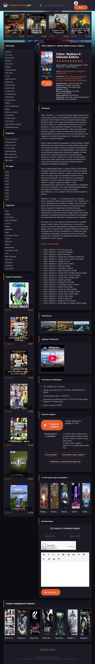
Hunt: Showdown (47, 638)
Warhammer (9, 247)
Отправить (52, 592)
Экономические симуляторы (75, 80)
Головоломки (10, 100)
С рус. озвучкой (11, 139)
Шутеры (8, 61)
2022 (7, 184)
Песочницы (9, 115)
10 (81, 61)
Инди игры (9, 82)
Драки (7, 109)
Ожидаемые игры (12, 127)
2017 (7, 199)
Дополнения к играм (13, 124)
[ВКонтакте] (43, 69)
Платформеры (10, 70)
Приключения (10, 79)
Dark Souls (9, 268)
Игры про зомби (11, 112)
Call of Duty (9, 217)
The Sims (8, 259)
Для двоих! (9, 160)
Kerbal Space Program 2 (85, 638)
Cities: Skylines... (86, 512)
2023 (7, 181)
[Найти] (41, 5)
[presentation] (1, 27)
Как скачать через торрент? (74, 455)
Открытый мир (10, 151)
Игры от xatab (10, 145)
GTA (6, 211)
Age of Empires (10, 256)
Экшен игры (9, 58)
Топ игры (8, 55)
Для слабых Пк (10, 154)
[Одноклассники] (46, 69)
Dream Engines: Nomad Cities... (65, 512)
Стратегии (9, 64)
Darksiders (9, 265)
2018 (7, 196)
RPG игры (9, 73)
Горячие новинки (68, 71)
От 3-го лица (10, 148)
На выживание (10, 94)
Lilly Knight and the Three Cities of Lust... (76, 512)
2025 (7, 175)
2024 (7, 178)
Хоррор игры (10, 85)
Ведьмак (8, 241)
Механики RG (10, 142)
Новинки (8, 52)
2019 (7, 193)
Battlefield (8, 229)
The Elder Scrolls (11, 250)
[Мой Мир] (50, 69)
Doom (7, 244)
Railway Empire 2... (44, 512)
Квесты (8, 103)
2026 (7, 172)
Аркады (8, 67)
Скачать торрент (48, 83)
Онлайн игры (10, 118)
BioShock (8, 262)
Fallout (7, 238)
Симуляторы (10, 88)
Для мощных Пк (11, 157)
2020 (7, 190)
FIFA (7, 253)
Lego (7, 232)
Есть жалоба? (51, 455)
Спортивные (10, 91)
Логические (9, 97)
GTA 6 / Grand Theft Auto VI (10, 638)
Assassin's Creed (11, 235)
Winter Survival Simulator (73, 638)
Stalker (7, 214)
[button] (43, 554)
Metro (7, 226)
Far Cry (8, 223)
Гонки (7, 76)
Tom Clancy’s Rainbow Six (60, 638)
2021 (7, 187)
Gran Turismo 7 (35, 638)
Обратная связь (47, 649)
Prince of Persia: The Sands (22, 638)
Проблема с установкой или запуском (65, 462)
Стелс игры (9, 121)
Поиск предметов (11, 106)
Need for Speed (11, 220)
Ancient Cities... (54, 512)
